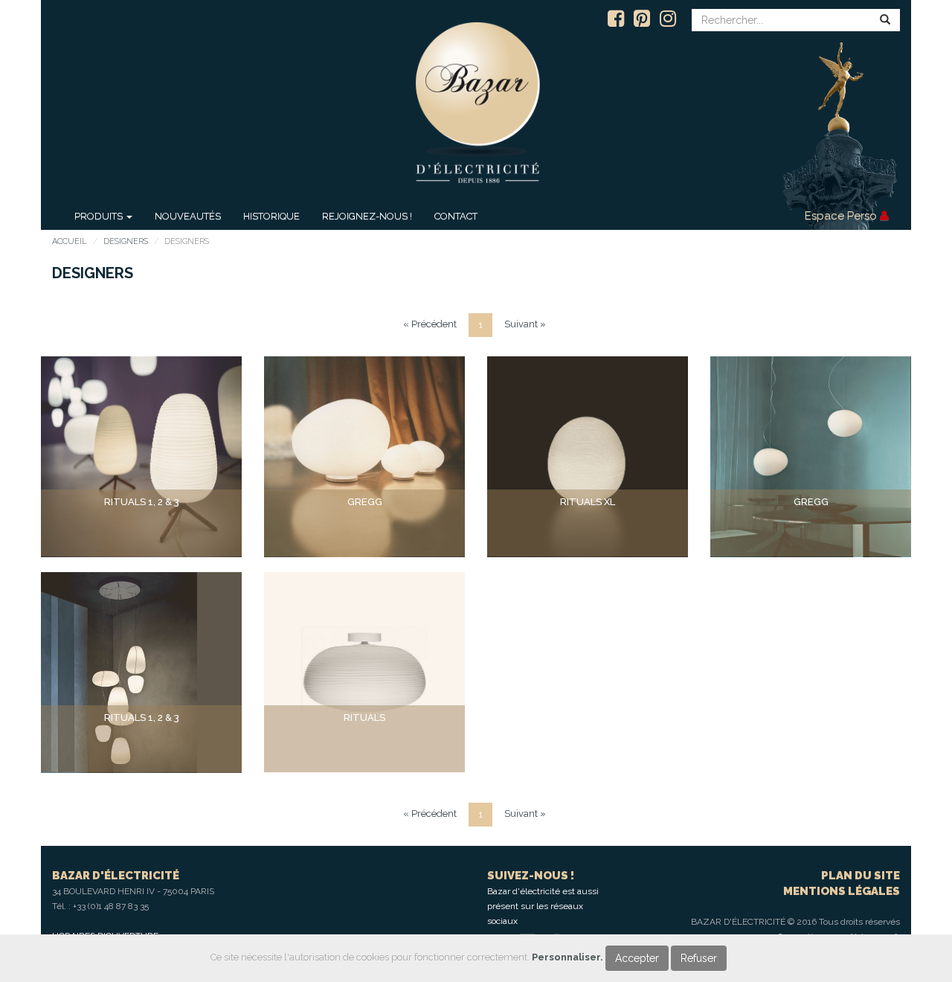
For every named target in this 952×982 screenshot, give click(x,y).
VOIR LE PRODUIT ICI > (141, 530)
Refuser (699, 958)
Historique (271, 216)
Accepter (637, 958)
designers (125, 241)
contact (455, 216)
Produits (99, 216)
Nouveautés (188, 216)
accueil (69, 241)
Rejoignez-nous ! (367, 216)
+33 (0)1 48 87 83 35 (111, 906)
